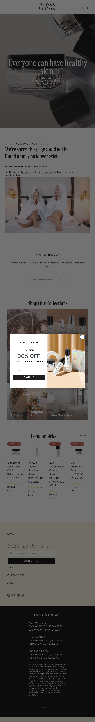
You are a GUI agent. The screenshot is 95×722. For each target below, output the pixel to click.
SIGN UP (29, 377)
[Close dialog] (82, 336)
